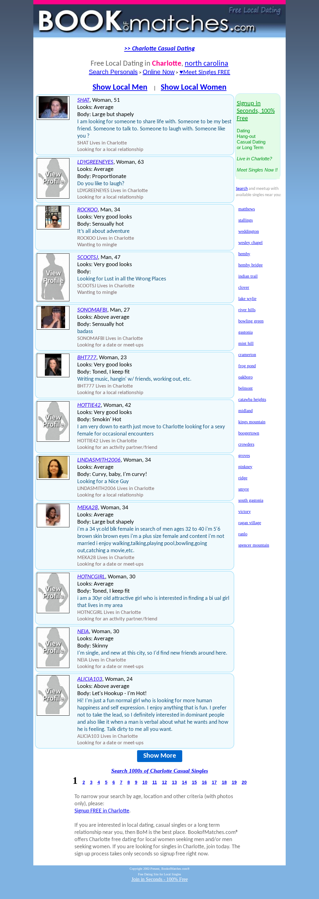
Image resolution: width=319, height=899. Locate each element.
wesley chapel (250, 242)
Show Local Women (193, 87)
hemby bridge (250, 265)
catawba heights (252, 399)
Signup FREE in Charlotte (101, 811)
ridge (242, 478)
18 (224, 782)
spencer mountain (253, 545)
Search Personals (113, 71)
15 (194, 782)
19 (234, 782)
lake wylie (247, 298)
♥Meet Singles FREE (204, 72)
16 (204, 782)
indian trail (248, 276)
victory (244, 511)
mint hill (246, 343)
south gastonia (250, 500)
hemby (244, 254)
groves (244, 455)
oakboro (245, 377)
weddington (248, 231)
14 (184, 782)
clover (243, 287)
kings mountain (251, 422)
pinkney (245, 466)
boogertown (248, 433)
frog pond (247, 366)
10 (144, 782)
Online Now (158, 71)
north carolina (206, 64)
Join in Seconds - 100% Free (159, 879)
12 (164, 782)
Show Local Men (120, 87)
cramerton (247, 354)
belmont (245, 388)
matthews (246, 209)
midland (245, 410)
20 (244, 782)
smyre (243, 489)
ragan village (249, 522)
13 (174, 782)
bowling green (251, 321)
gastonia (245, 332)
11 (154, 782)
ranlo (242, 534)
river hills (246, 310)
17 (214, 782)
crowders (246, 444)
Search (242, 188)
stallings (245, 220)
